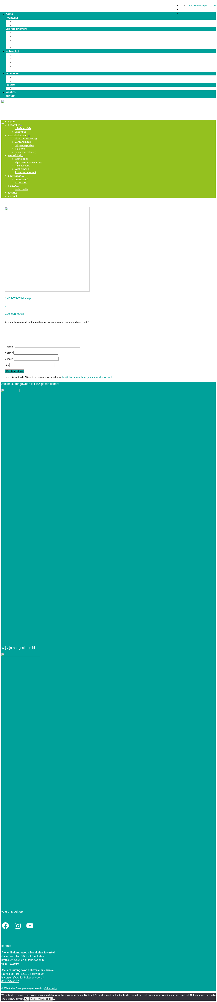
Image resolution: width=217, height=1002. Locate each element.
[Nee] (54, 999)
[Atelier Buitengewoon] (108, 6)
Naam (9, 352)
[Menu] (2, 123)
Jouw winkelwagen (201, 5)
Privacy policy (44, 999)
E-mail (9, 358)
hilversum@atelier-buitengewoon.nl (22, 977)
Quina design (50, 988)
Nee (33, 999)
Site (7, 365)
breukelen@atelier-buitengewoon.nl (22, 960)
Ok (26, 999)
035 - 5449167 (10, 981)
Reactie (9, 346)
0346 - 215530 (10, 963)
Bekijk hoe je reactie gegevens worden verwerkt (87, 377)
